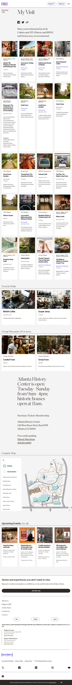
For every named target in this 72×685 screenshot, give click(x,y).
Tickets (60, 4)
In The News (6, 608)
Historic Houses (8, 215)
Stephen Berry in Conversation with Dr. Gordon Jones (26, 547)
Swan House (60, 104)
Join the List (36, 591)
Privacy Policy (52, 682)
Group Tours (43, 359)
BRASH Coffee (9, 311)
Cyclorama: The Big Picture (27, 64)
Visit (16, 619)
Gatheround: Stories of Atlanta (44, 64)
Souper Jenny (44, 311)
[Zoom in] (69, 507)
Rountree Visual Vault (8, 260)
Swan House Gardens (7, 175)
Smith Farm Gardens (42, 106)
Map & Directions (26, 439)
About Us (5, 601)
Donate (50, 4)
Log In (55, 619)
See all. (25, 523)
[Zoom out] (69, 510)
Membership (42, 415)
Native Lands (60, 216)
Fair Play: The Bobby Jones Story (62, 175)
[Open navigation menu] (69, 3)
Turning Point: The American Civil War (27, 175)
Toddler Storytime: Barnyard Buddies (44, 546)
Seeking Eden (25, 258)
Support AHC (7, 604)
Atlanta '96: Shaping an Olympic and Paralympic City (9, 65)
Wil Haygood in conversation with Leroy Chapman (61, 547)
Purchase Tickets (26, 415)
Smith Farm (24, 105)
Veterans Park (42, 174)
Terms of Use (28, 661)
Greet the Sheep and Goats (8, 546)
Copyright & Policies (8, 661)
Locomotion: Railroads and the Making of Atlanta (26, 217)
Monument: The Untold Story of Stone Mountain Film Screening (8, 108)
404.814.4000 (24, 442)
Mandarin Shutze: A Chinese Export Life (44, 216)
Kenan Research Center (61, 63)
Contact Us (6, 611)
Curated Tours (9, 359)
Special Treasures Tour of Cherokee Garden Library (43, 260)
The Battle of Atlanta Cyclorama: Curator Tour (62, 261)
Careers (4, 615)
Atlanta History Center (45, 661)
